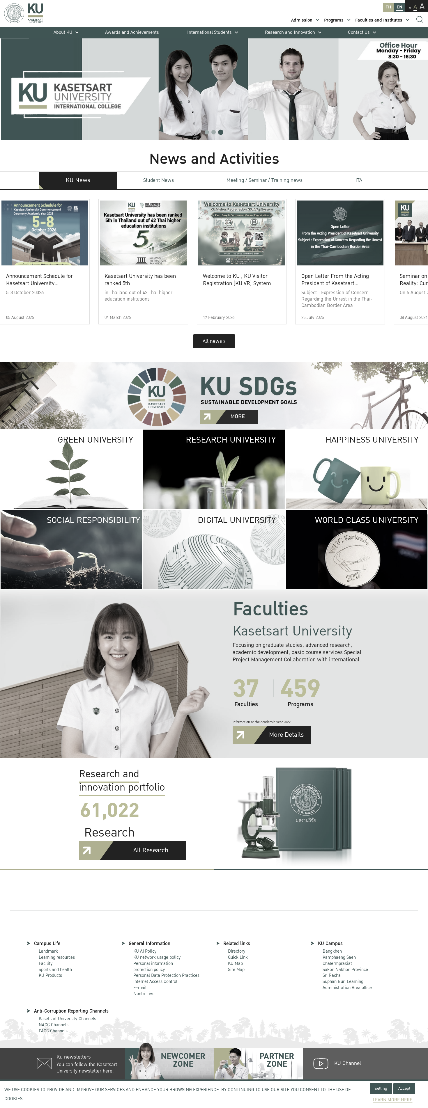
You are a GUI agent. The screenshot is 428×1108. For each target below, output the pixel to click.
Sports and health (55, 969)
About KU (63, 32)
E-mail (139, 987)
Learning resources (57, 957)
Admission (301, 20)
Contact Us (359, 32)
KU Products (50, 975)
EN (399, 7)
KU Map (235, 963)
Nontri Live (144, 993)
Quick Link (238, 957)
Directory (236, 951)
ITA (359, 180)
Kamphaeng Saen (339, 957)
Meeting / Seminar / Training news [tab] (265, 180)
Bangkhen (332, 951)
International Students (209, 32)
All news (213, 341)
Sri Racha (332, 975)
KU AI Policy (145, 951)
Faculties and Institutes (378, 20)
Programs (334, 20)
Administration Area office (347, 985)
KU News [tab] (78, 180)
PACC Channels (53, 1030)
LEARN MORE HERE (392, 1100)
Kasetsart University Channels (67, 1018)
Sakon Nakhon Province (345, 966)
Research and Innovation (290, 32)
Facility (46, 963)
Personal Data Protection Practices (166, 975)
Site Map (236, 969)
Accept (404, 1088)
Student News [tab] (158, 180)
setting (381, 1088)
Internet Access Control (155, 981)
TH (388, 7)
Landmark (48, 951)
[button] (207, 132)
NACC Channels (53, 1024)
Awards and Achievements (132, 32)
